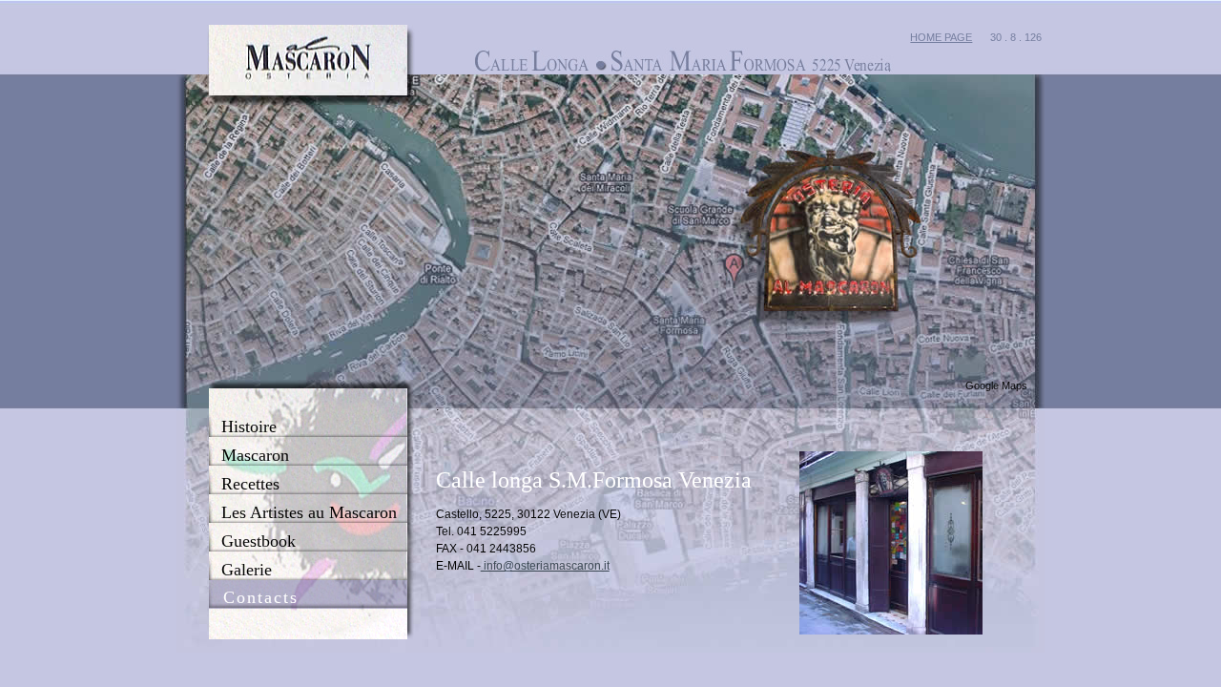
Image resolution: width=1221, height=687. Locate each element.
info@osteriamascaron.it (545, 565)
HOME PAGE (941, 37)
